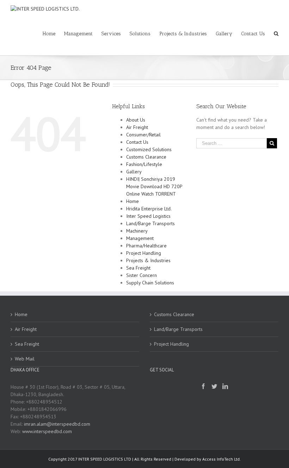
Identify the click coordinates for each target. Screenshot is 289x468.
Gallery (134, 171)
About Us (135, 120)
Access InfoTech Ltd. (221, 459)
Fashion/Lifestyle (144, 164)
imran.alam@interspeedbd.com (57, 424)
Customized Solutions (149, 149)
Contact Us (137, 142)
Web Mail (25, 359)
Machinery (137, 231)
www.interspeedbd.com (47, 431)
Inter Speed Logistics (148, 216)
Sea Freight (138, 268)
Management (140, 238)
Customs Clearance (146, 157)
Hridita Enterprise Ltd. (149, 208)
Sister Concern (141, 275)
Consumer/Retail (143, 134)
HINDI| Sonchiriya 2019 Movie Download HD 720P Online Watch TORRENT (154, 186)
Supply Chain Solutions (150, 282)
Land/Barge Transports (150, 223)
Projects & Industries (148, 260)
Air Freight (137, 127)
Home (132, 201)
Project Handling (143, 253)
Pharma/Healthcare (146, 245)
